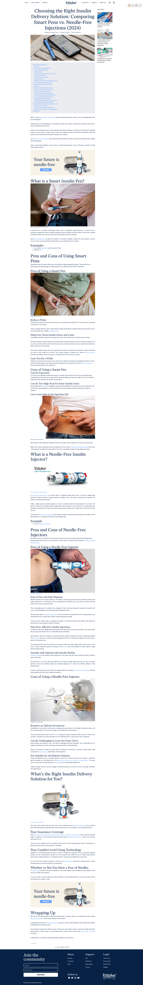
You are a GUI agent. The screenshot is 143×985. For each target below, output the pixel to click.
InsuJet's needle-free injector (36, 593)
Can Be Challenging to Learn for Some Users (45, 100)
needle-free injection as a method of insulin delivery (73, 760)
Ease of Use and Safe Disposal (42, 91)
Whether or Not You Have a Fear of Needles (45, 109)
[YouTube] (78, 977)
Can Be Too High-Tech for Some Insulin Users (45, 80)
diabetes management (37, 918)
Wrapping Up (36, 111)
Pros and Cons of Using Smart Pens (42, 68)
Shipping (105, 967)
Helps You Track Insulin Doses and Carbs (44, 73)
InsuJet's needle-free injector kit (37, 822)
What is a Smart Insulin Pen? (40, 64)
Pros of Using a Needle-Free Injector (43, 89)
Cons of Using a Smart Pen (41, 77)
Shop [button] (26, 2)
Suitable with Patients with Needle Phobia (45, 95)
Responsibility (89, 964)
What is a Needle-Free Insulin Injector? (42, 84)
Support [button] (94, 2)
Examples (36, 66)
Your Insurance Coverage (40, 105)
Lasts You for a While (39, 75)
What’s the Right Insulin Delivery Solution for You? (45, 104)
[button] (114, 2)
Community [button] (85, 2)
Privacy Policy (107, 961)
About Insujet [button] (35, 2)
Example (36, 86)
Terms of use (106, 958)
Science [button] (44, 2)
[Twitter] (72, 977)
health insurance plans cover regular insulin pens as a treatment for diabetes (56, 835)
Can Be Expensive (38, 79)
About (69, 964)
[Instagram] (75, 977)
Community (70, 961)
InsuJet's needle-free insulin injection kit (39, 492)
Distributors (88, 961)
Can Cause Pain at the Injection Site (43, 82)
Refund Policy (106, 964)
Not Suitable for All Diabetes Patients (44, 102)
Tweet (58, 947)
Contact (87, 967)
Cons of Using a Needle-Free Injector (43, 96)
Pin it (69, 947)
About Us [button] (102, 2)
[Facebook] (69, 977)
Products (69, 958)
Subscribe (41, 975)
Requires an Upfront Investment (42, 98)
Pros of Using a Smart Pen (41, 70)
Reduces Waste (38, 71)
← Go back (33, 943)
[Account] (110, 2)
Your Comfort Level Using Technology (44, 107)
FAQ (86, 958)
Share (63, 947)
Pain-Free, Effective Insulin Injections (43, 93)
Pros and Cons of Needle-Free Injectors (43, 87)
